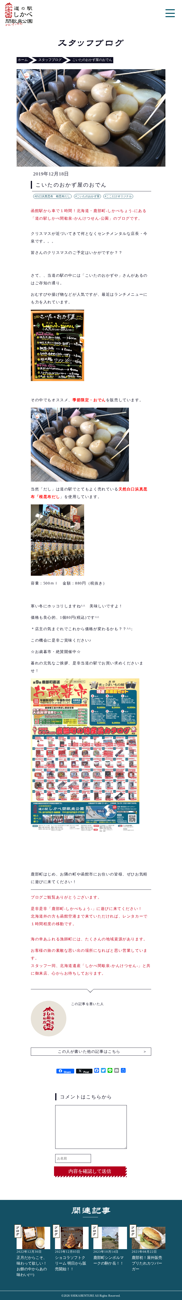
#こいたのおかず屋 (87, 196)
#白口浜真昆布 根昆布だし (52, 196)
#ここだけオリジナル (118, 196)
